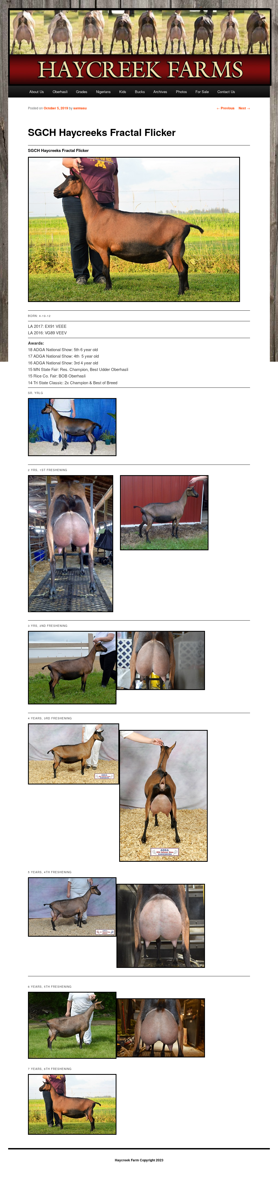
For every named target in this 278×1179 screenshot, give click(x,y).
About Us (36, 91)
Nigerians (103, 91)
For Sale (202, 91)
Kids (122, 91)
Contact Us (226, 91)
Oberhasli (60, 91)
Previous (226, 108)
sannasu (80, 108)
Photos (181, 91)
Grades (81, 91)
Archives (160, 91)
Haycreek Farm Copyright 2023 (139, 1160)
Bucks (140, 91)
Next (244, 108)
